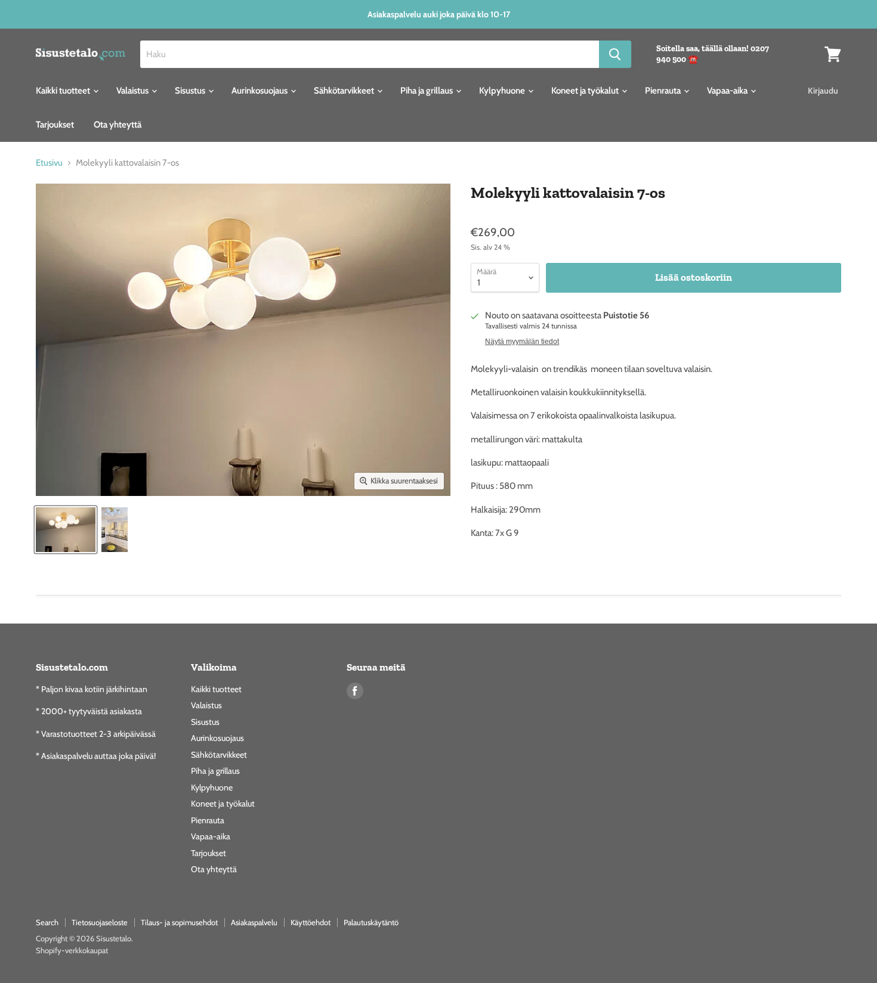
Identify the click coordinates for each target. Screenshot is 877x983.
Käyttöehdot (311, 922)
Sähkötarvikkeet (345, 90)
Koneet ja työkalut (585, 90)
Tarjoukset (55, 124)
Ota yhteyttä (117, 124)
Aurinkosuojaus (260, 90)
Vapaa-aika (728, 90)
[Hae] (615, 54)
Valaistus (133, 90)
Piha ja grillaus (427, 90)
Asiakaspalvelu (254, 922)
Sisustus (191, 90)
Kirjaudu (823, 90)
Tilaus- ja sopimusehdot (179, 922)
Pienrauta (664, 90)
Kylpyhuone (503, 90)
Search (47, 922)
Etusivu (49, 163)
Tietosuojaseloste (100, 922)
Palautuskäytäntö (371, 922)
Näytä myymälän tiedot (522, 341)
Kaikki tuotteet (64, 90)
